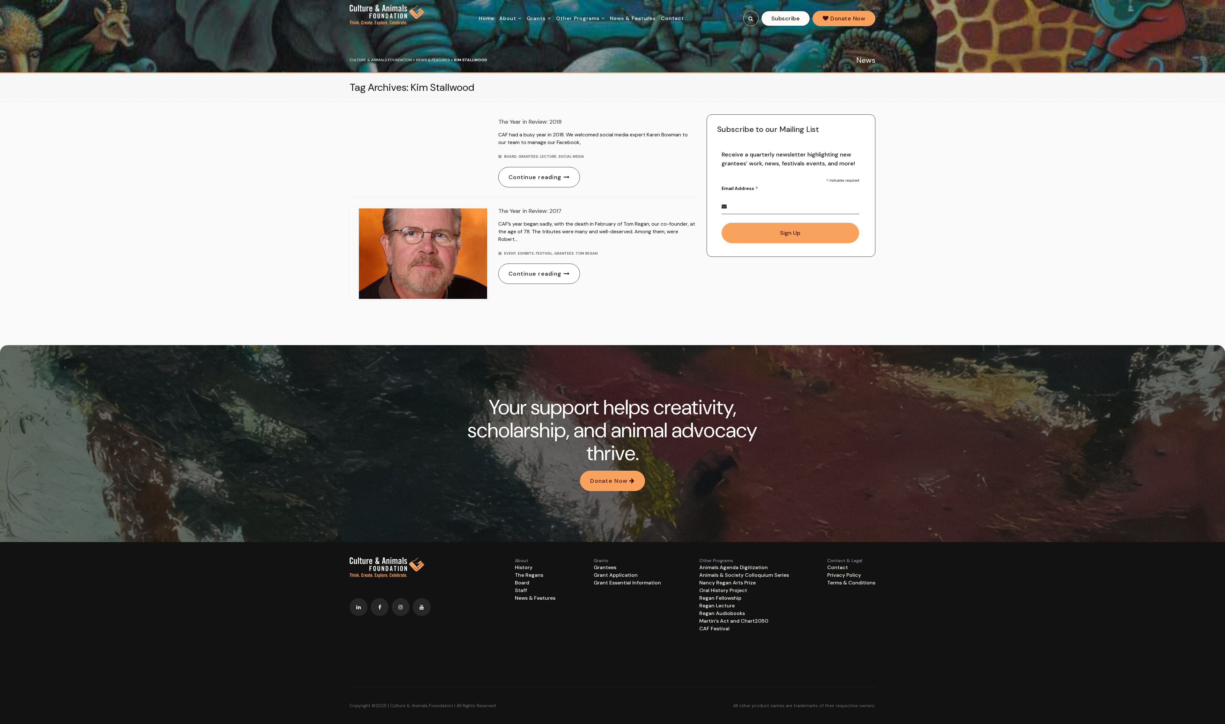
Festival (544, 253)
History (523, 567)
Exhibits (526, 253)
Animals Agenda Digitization (733, 567)
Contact (672, 18)
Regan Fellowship (720, 598)
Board (510, 156)
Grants (536, 18)
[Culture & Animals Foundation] (387, 15)
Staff (521, 590)
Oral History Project (723, 590)
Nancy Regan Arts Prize (727, 582)
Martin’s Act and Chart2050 (733, 621)
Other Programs (578, 18)
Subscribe (785, 18)
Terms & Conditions (851, 582)
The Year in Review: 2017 (529, 211)
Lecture (548, 156)
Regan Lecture (717, 605)
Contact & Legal (844, 560)
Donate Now (847, 18)
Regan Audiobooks (722, 613)
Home (486, 18)
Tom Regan (586, 253)
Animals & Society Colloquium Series (744, 575)
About (507, 18)
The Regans (529, 575)
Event (510, 253)
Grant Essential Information (627, 582)
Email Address (740, 188)
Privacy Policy (844, 575)
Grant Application (616, 575)
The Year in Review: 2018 (530, 122)
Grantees (528, 156)
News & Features (633, 18)
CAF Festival (714, 628)
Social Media (571, 156)
